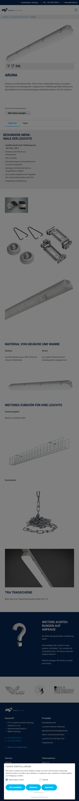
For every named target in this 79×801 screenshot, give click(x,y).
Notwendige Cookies (16, 780)
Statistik (45, 780)
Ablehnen (33, 787)
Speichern (49, 787)
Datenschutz (44, 797)
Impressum (34, 797)
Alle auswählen (15, 787)
